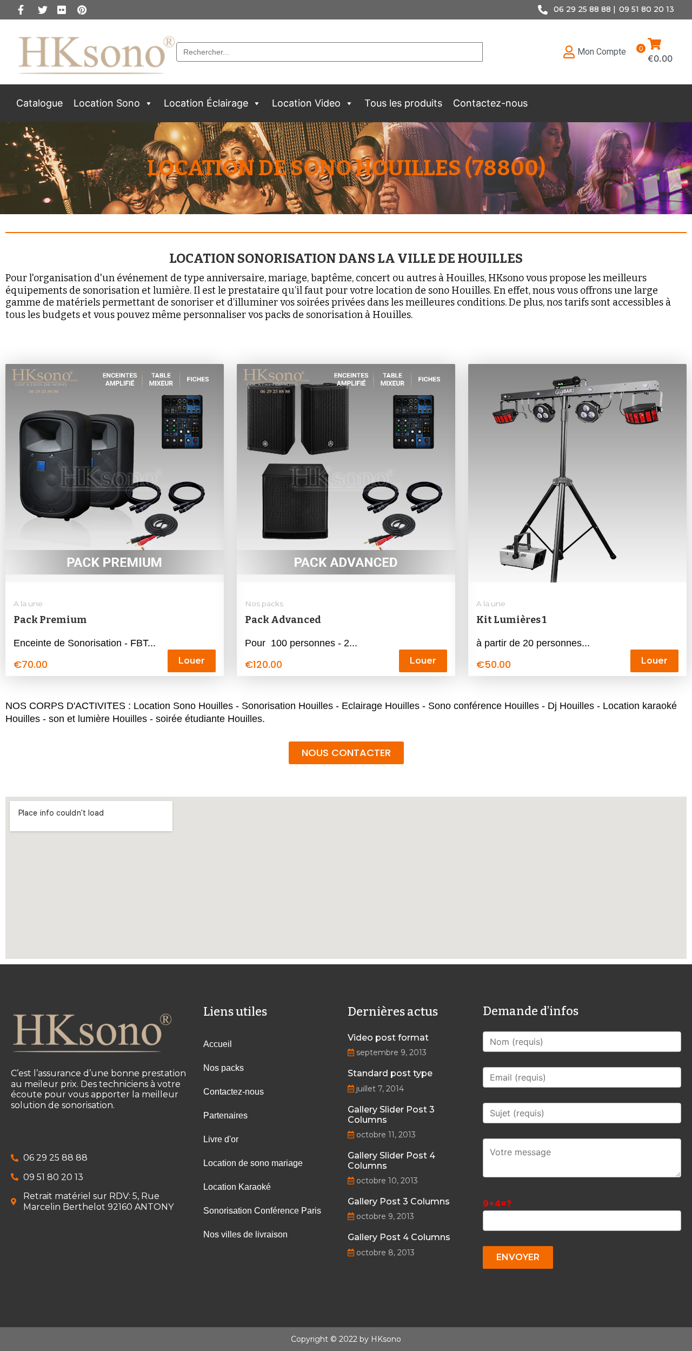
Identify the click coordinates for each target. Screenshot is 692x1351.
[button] (148, 103)
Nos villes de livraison (245, 1234)
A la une (28, 603)
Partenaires (225, 1115)
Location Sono (107, 103)
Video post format (388, 1037)
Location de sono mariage (253, 1163)
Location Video (306, 103)
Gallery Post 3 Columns (399, 1201)
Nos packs (264, 603)
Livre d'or (220, 1139)
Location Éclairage (206, 103)
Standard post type (390, 1073)
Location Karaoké (237, 1186)
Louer (191, 660)
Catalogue (39, 103)
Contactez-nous (490, 103)
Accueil (217, 1044)
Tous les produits (403, 103)
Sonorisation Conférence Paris (262, 1210)
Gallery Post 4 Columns (399, 1237)
